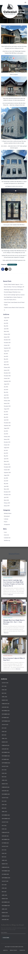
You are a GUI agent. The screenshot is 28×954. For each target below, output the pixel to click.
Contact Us (22, 950)
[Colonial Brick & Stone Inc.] (10, 2)
